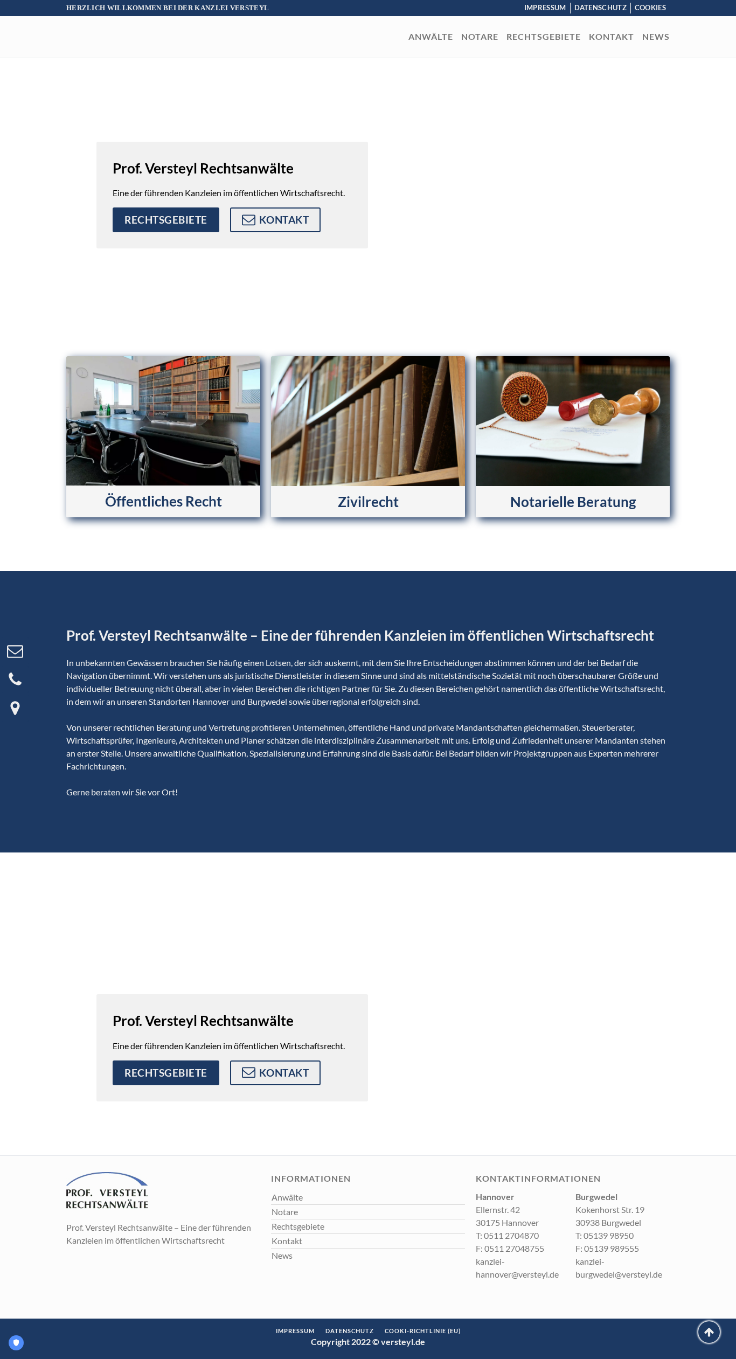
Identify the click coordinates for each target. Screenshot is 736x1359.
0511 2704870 (507, 1235)
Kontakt (611, 36)
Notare (479, 36)
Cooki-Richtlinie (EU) (423, 1330)
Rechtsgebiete (543, 36)
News (656, 36)
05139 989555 (607, 1248)
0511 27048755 (510, 1248)
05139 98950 (604, 1235)
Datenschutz (600, 7)
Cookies (650, 7)
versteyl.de (403, 1341)
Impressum (545, 7)
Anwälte (430, 36)
